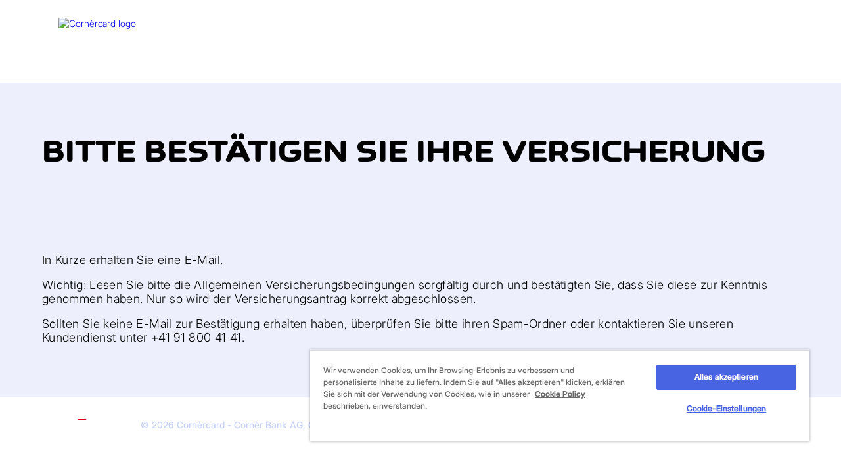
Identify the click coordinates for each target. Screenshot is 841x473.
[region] (559, 395)
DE (765, 24)
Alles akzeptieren (726, 377)
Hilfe (740, 24)
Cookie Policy (560, 394)
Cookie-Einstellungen (726, 408)
